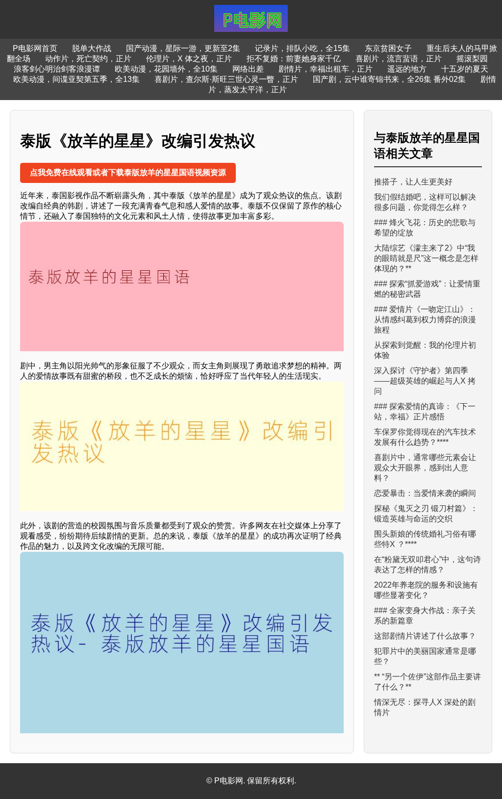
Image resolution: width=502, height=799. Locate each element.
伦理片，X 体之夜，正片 (189, 58)
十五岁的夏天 (464, 69)
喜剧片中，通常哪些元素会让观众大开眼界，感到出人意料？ (425, 467)
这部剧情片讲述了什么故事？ (425, 636)
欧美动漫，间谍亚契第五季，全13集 (76, 79)
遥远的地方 (407, 69)
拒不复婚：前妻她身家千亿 (294, 58)
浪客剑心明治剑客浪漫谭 (57, 69)
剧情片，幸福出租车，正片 (325, 69)
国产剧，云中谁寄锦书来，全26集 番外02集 (389, 79)
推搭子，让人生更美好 (413, 182)
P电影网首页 (35, 48)
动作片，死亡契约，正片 (88, 58)
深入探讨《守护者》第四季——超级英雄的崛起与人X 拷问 (425, 380)
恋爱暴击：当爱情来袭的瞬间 (425, 493)
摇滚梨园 (472, 58)
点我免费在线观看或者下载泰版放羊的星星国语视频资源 (128, 172)
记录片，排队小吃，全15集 (302, 48)
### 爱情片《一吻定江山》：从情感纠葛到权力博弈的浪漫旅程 (425, 319)
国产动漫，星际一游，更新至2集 (183, 48)
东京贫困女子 (388, 48)
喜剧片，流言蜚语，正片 (398, 58)
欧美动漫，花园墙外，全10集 (166, 69)
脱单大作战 (91, 48)
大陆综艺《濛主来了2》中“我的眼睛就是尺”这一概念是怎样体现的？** (426, 258)
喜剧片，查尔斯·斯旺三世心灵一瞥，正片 (226, 79)
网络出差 (248, 69)
